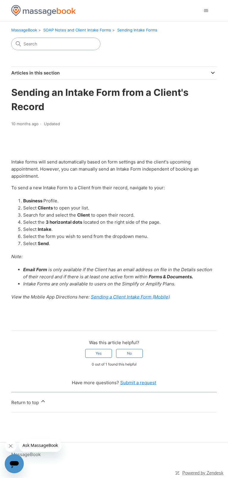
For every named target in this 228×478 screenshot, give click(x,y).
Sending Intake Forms (137, 30)
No (129, 353)
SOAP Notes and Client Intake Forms (77, 30)
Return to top (25, 402)
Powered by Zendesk (203, 472)
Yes (99, 353)
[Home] (43, 10)
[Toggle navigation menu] (206, 10)
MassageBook (24, 30)
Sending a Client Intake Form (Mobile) (130, 297)
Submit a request (138, 382)
